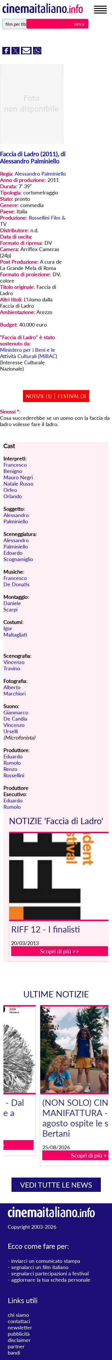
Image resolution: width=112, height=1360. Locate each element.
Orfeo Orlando (12, 493)
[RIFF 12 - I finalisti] (59, 876)
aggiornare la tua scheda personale (50, 1280)
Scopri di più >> (59, 951)
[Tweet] (16, 52)
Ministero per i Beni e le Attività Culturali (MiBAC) (28, 353)
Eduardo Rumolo (12, 759)
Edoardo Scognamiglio (18, 556)
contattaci (19, 1321)
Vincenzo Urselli (13, 728)
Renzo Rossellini (13, 772)
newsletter (20, 1327)
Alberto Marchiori (14, 690)
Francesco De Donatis (16, 581)
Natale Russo (18, 483)
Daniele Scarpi (12, 606)
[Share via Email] (27, 52)
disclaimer (19, 1340)
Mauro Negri (18, 477)
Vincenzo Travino (13, 665)
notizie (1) (39, 396)
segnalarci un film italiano (39, 1267)
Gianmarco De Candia (15, 715)
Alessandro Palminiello (40, 173)
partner (16, 1346)
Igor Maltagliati (15, 631)
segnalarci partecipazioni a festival (50, 1273)
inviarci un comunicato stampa (45, 1261)
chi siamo (18, 1315)
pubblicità (19, 1334)
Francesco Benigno (15, 468)
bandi (14, 1352)
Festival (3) (72, 396)
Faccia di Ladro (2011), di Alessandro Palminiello (32, 157)
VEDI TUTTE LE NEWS (56, 1184)
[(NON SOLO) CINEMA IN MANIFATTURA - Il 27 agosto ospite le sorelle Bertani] (59, 1049)
